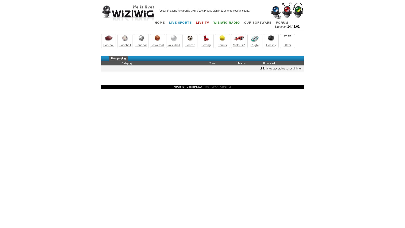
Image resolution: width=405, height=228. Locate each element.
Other (287, 45)
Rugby (255, 45)
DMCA (215, 87)
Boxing (206, 45)
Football (108, 45)
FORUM (282, 22)
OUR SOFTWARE (258, 22)
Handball (141, 45)
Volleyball (173, 45)
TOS (207, 87)
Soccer (190, 45)
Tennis (222, 45)
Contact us (225, 87)
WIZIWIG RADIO (226, 22)
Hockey (271, 45)
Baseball (125, 45)
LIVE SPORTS (180, 22)
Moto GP (239, 45)
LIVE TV (202, 22)
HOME (160, 22)
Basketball (157, 45)
